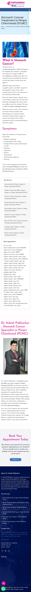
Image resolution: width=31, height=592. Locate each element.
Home (2, 26)
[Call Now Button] (4, 583)
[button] (3, 589)
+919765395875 (5, 539)
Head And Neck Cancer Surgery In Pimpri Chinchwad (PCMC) (15, 203)
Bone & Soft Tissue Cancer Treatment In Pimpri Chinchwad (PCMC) (16, 222)
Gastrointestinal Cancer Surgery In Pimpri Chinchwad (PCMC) (15, 185)
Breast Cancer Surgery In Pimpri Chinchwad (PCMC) (14, 234)
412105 (14, 534)
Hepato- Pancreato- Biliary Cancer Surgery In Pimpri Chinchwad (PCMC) (16, 191)
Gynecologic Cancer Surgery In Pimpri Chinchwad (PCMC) (16, 210)
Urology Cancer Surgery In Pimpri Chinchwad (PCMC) (15, 228)
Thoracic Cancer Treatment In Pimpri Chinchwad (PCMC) (16, 197)
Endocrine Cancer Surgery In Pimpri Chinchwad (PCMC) (15, 216)
